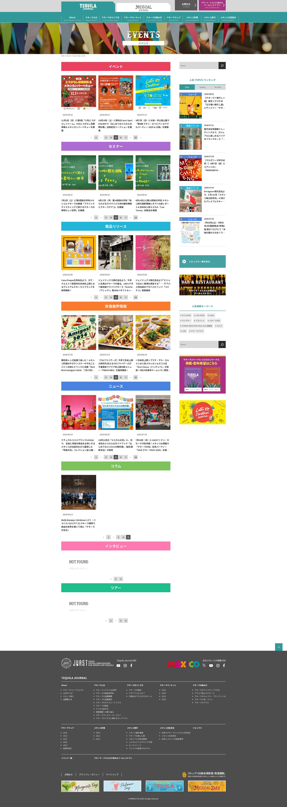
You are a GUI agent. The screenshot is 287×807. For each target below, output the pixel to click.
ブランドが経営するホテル (139, 748)
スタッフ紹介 (68, 696)
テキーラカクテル (202, 702)
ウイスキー (186, 320)
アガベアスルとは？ (137, 693)
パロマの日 (200, 315)
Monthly (218, 87)
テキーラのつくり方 (110, 18)
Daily (187, 87)
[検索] (222, 65)
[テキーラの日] (165, 786)
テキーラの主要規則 (104, 699)
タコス (219, 325)
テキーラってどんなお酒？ (106, 690)
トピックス (197, 728)
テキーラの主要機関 (104, 696)
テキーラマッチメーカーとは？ (108, 715)
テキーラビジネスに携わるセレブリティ (111, 718)
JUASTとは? (68, 693)
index (211, 315)
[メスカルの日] (207, 786)
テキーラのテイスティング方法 (207, 690)
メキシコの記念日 (228, 18)
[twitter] (204, 665)
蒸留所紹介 (67, 748)
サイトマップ (112, 774)
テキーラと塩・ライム (204, 699)
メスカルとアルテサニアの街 (140, 742)
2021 (164, 696)
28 (135, 457)
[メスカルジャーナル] (143, 7)
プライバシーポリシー (89, 774)
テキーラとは (91, 18)
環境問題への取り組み (105, 712)
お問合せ (68, 774)
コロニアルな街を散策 (138, 739)
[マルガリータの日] (80, 786)
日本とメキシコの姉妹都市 (172, 739)
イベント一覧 (66, 758)
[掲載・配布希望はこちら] (202, 374)
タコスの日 (186, 315)
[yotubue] (118, 665)
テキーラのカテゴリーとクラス (108, 702)
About (72, 18)
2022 (164, 693)
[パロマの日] (122, 786)
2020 (164, 699)
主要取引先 (67, 699)
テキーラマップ (173, 18)
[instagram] (125, 665)
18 (135, 217)
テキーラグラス (197, 331)
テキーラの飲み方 (154, 18)
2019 (65, 745)
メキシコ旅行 (210, 18)
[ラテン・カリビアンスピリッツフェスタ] (202, 412)
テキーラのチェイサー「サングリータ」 (210, 696)
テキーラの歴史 (102, 705)
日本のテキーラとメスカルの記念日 (176, 732)
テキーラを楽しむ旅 (137, 735)
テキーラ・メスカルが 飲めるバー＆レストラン (113, 758)
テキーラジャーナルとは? (73, 690)
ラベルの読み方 (102, 708)
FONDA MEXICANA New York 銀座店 (197, 325)
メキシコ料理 (192, 18)
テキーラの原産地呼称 (105, 693)
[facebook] (131, 665)
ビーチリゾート (135, 745)
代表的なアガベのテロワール (140, 696)
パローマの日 (214, 320)
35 (135, 137)
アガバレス (200, 320)
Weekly (203, 87)
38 (135, 297)
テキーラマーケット (132, 18)
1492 (184, 331)
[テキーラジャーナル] (88, 6)
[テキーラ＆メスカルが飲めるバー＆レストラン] (202, 284)
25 (135, 377)
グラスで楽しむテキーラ (204, 693)
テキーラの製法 (135, 690)
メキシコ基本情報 (136, 732)
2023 (164, 690)
